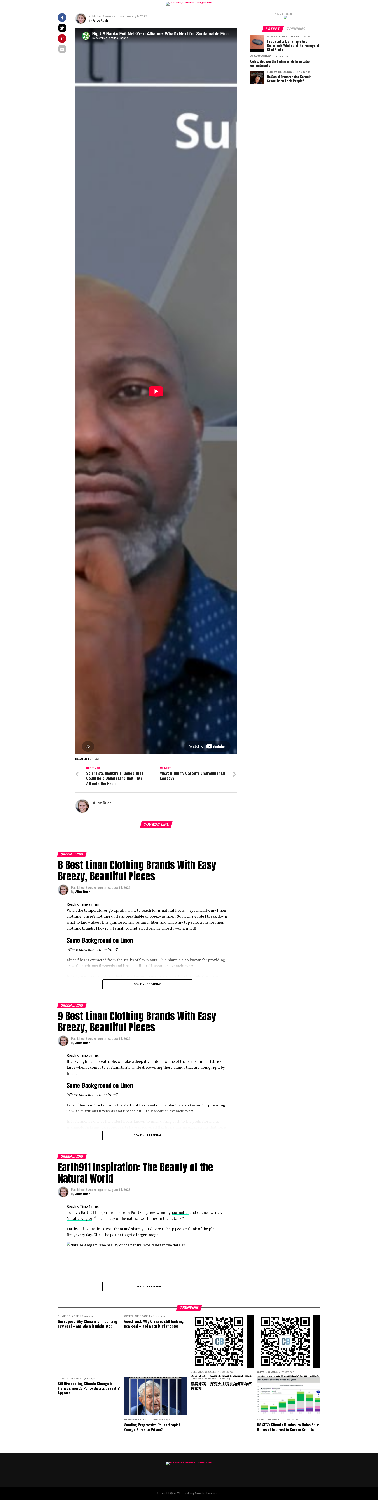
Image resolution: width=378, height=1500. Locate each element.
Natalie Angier (79, 1218)
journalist (180, 1212)
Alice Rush (100, 20)
